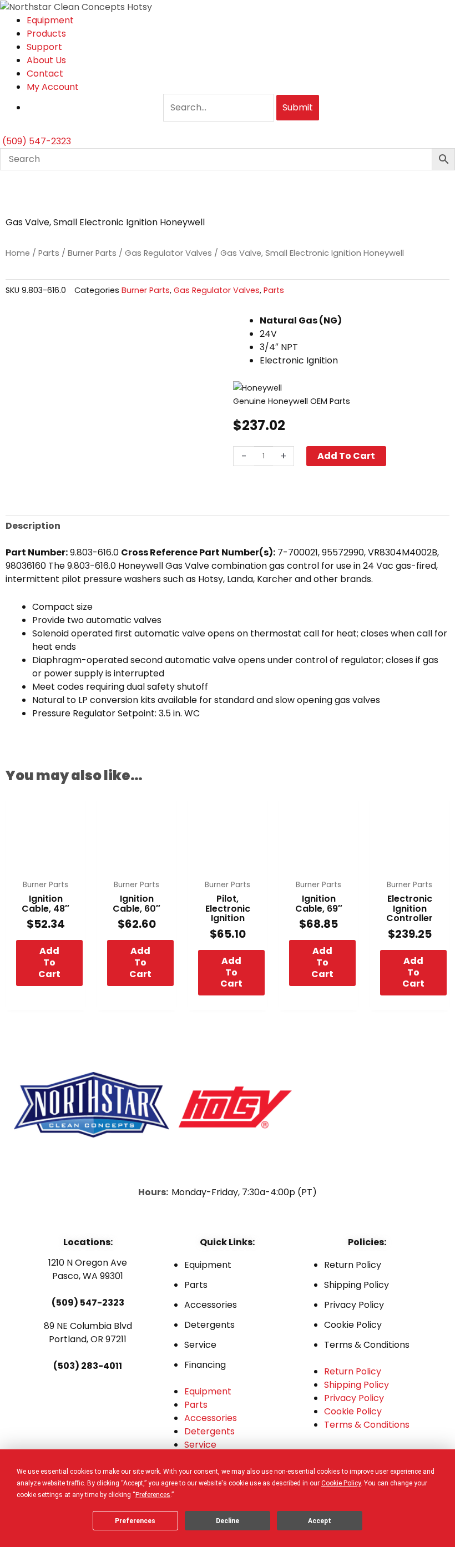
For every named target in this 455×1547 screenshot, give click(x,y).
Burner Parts (92, 253)
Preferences (135, 1521)
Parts (48, 253)
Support (44, 47)
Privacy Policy (354, 1304)
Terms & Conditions (367, 1344)
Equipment (50, 20)
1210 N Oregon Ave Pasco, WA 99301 (87, 1269)
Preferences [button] (152, 1495)
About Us (46, 60)
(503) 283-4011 (87, 1365)
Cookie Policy (353, 1324)
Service (200, 1344)
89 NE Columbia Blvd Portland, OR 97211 (88, 1333)
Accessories (210, 1304)
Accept (319, 1521)
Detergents (209, 1324)
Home (18, 253)
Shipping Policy (356, 1284)
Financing (205, 1364)
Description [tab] (33, 525)
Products (46, 33)
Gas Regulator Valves (168, 253)
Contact (45, 73)
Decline (227, 1521)
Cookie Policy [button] (341, 1483)
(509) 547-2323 (88, 1302)
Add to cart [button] (49, 962)
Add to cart (346, 455)
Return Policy (352, 1264)
